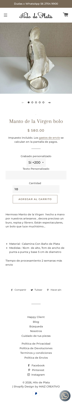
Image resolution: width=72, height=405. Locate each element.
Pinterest (37, 370)
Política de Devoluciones (36, 348)
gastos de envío (49, 137)
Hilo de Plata (41, 382)
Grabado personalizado (36, 156)
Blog (36, 321)
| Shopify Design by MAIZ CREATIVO (36, 386)
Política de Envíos (36, 357)
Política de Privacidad (36, 343)
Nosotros (36, 331)
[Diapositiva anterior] (23, 102)
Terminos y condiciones (36, 353)
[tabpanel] (36, 58)
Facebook (38, 365)
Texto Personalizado (36, 168)
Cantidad (35, 183)
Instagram (38, 374)
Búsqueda (36, 326)
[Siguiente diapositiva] (49, 102)
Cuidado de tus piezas (36, 336)
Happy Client (36, 317)
